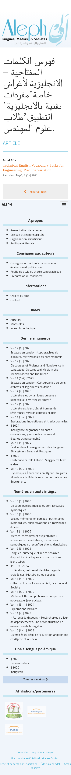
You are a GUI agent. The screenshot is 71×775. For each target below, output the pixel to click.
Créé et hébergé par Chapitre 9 (18, 763)
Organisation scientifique (26, 239)
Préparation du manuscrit (26, 276)
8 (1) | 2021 (31, 175)
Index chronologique (23, 328)
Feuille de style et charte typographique (35, 271)
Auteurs (15, 320)
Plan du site (18, 758)
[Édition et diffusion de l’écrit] (36, 711)
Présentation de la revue (26, 230)
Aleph (7, 204)
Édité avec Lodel (50, 763)
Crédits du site (19, 295)
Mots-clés (17, 324)
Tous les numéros (34, 679)
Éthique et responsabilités (27, 234)
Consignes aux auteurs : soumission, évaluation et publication (33, 265)
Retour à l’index (37, 191)
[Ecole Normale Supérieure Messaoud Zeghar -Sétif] (14, 711)
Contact (15, 300)
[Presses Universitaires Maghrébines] (14, 729)
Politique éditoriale (22, 243)
